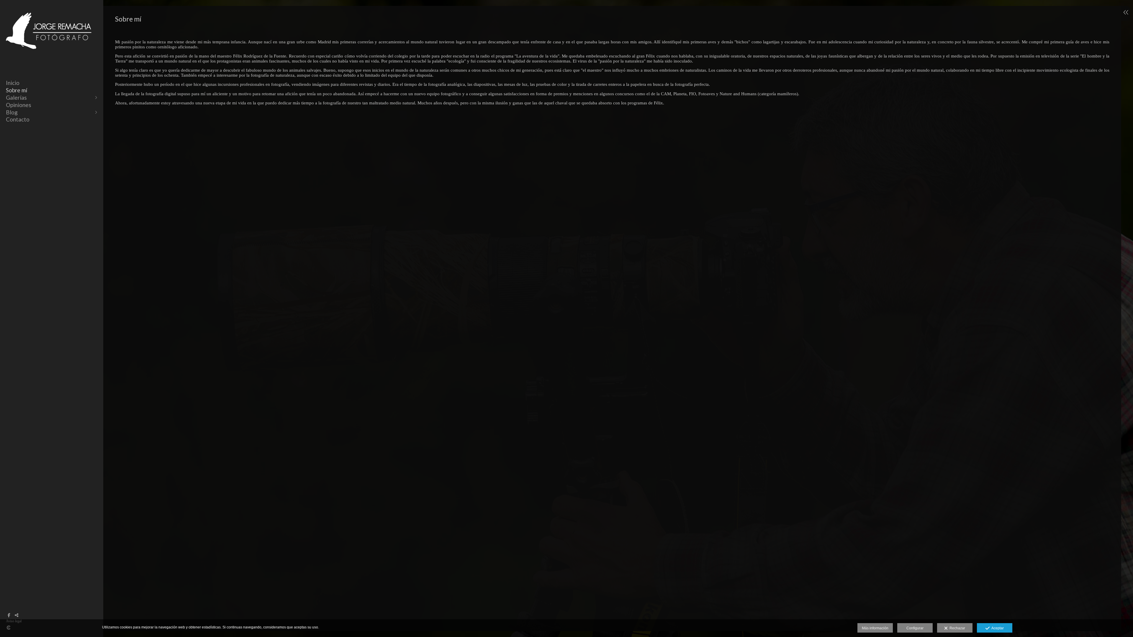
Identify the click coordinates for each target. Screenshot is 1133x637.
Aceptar (997, 628)
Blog (12, 112)
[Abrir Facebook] (9, 615)
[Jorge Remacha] (48, 55)
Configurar (915, 628)
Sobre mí (16, 90)
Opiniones (18, 104)
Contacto (18, 119)
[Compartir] (16, 615)
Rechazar (956, 628)
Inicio (12, 82)
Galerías (16, 97)
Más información (875, 628)
